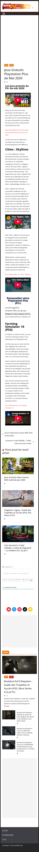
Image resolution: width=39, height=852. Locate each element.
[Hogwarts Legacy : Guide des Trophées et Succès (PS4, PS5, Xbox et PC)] (18, 498)
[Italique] (6, 579)
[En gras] (4, 579)
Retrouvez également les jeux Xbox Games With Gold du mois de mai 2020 (16, 132)
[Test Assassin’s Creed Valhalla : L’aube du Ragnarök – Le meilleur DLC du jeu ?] (18, 534)
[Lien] (23, 579)
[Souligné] (9, 579)
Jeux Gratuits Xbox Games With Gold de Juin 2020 (16, 478)
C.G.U (4, 839)
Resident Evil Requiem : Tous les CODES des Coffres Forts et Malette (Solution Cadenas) (25, 732)
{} (25, 579)
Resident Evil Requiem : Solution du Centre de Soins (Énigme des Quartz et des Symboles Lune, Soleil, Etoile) (25, 717)
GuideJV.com (18, 845)
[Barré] (11, 579)
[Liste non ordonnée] (16, 579)
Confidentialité (7, 835)
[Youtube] (8, 609)
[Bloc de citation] (18, 579)
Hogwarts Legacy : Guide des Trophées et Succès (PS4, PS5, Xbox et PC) (18, 513)
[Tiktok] (25, 609)
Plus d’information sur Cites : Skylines (17, 274)
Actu (6, 65)
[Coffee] (30, 609)
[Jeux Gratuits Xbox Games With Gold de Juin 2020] (18, 466)
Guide (11, 677)
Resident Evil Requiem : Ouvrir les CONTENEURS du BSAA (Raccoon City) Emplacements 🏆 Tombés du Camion (25, 747)
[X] (14, 609)
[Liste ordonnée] (13, 579)
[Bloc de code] (21, 579)
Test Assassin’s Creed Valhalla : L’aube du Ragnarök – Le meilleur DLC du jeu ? (17, 548)
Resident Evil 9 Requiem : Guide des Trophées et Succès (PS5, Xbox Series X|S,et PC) (18, 687)
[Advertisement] (19, 35)
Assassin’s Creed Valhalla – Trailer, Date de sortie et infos (18, 442)
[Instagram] (19, 609)
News (11, 65)
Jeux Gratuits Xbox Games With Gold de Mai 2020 (18, 434)
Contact (5, 830)
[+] (28, 579)
